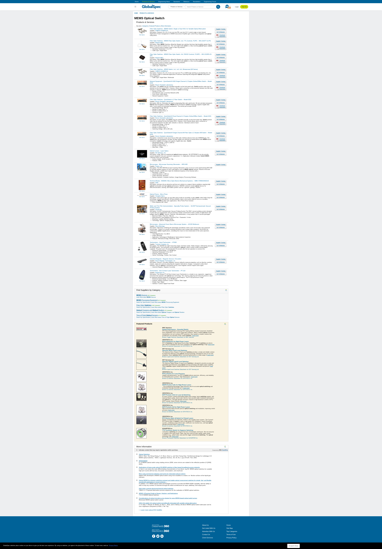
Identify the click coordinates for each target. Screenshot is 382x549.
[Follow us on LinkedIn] (162, 536)
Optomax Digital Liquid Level (175, 361)
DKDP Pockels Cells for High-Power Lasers (176, 385)
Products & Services (148, 1)
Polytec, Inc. (159, 166)
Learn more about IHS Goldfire (151, 510)
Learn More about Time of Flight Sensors (165, 317)
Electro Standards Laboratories (164, 85)
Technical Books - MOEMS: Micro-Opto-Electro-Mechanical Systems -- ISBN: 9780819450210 (179, 181)
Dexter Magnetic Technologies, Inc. (165, 261)
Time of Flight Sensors (147, 315)
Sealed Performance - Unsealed (175, 329)
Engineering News (164, 1)
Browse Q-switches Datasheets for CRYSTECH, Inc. (177, 346)
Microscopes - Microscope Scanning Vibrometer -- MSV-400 (169, 164)
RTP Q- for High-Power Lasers (175, 341)
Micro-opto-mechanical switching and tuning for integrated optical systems (162, 474)
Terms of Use (231, 534)
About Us (205, 525)
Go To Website (221, 32)
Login (237, 7)
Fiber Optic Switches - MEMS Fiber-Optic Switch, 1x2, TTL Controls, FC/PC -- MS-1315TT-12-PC (180, 41)
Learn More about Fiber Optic (162, 307)
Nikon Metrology (160, 226)
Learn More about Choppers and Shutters (167, 312)
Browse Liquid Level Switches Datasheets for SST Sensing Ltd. (180, 356)
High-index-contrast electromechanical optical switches (156, 488)
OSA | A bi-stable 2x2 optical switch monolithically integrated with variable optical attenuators (168, 503)
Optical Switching (144, 454)
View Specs (142, 34)
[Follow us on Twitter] (157, 536)
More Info (166, 26)
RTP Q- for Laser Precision (173, 373)
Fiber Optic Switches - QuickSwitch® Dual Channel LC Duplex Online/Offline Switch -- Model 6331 (180, 116)
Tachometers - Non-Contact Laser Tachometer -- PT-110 (167, 270)
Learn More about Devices (146, 297)
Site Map (229, 528)
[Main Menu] (135, 6)
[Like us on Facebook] (153, 536)
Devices (141, 295)
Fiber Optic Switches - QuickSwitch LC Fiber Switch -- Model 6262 (170, 99)
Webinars (186, 1)
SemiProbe (158, 209)
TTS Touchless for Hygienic (177, 430)
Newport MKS (159, 42)
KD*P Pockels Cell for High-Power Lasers (176, 407)
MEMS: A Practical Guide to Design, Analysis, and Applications (158, 493)
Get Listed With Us (208, 528)
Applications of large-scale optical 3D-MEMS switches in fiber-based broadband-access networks (169, 467)
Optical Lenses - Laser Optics (159, 151)
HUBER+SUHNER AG (161, 30)
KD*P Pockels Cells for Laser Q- (176, 395)
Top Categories (231, 531)
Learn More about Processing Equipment (165, 302)
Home (137, 1)
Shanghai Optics (160, 196)
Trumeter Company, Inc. (162, 244)
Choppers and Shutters (150, 310)
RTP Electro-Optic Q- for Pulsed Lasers (177, 418)
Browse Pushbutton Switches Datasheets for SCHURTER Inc (180, 438)
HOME (136, 13)
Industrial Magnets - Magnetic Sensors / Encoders (165, 259)
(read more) (195, 335)
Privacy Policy (231, 538)
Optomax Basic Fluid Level (174, 350)
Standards (176, 1)
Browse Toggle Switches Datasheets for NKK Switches (178, 337)
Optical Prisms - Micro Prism (159, 194)
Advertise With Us (208, 531)
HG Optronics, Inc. (160, 153)
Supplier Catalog (220, 29)
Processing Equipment (147, 300)
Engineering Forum (210, 1)
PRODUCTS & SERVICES (147, 13)
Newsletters (196, 1)
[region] (191, 546)
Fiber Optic (143, 305)
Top (226, 290)
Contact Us (206, 534)
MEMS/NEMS (143, 461)
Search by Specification (143, 302)
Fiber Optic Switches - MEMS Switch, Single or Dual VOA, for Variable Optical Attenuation (178, 29)
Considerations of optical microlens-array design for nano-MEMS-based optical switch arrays (168, 498)
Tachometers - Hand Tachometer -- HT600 (163, 242)
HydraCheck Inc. (160, 272)
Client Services (207, 538)
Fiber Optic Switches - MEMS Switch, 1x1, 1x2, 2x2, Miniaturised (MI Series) (174, 69)
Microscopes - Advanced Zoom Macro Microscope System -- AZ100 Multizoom (174, 224)
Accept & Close (293, 546)
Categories (145, 26)
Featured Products (154, 26)
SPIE (156, 182)
